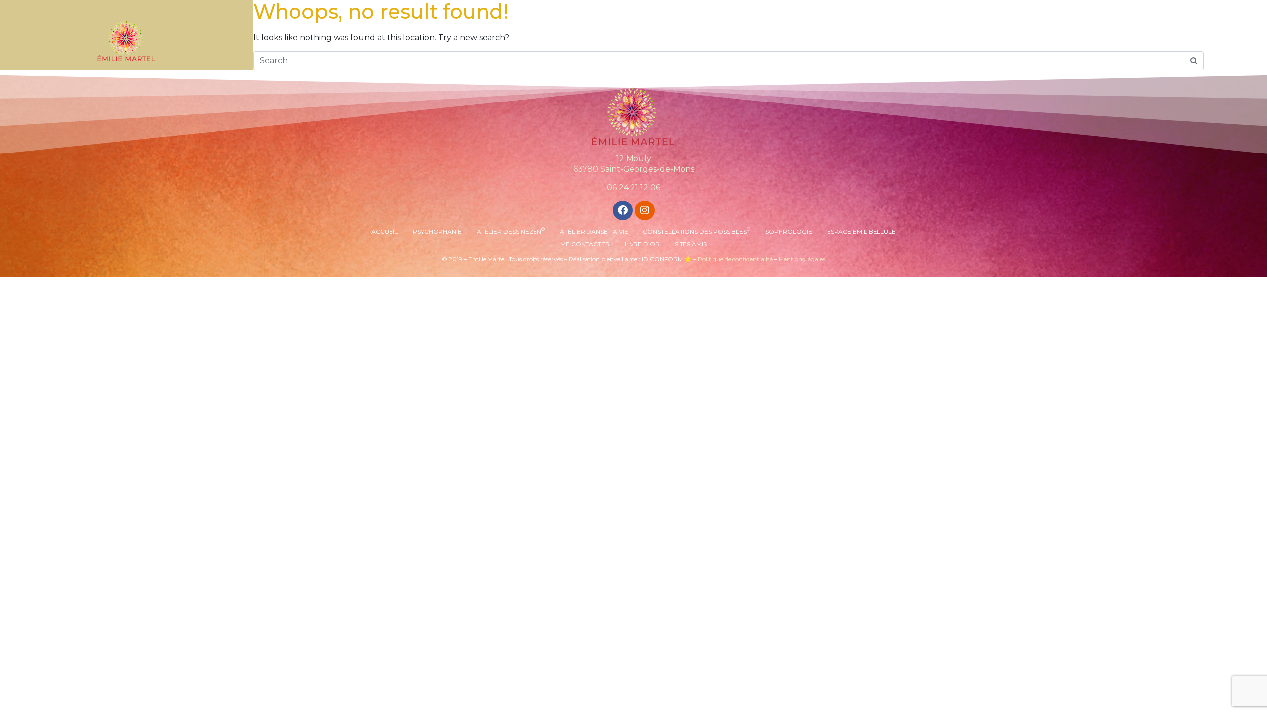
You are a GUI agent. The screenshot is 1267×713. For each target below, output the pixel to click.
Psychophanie (437, 231)
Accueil (384, 231)
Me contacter (585, 244)
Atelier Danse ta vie (594, 231)
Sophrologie (788, 231)
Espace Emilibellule (861, 231)
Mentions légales (802, 259)
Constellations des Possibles (696, 230)
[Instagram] (645, 210)
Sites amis (691, 244)
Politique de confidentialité (735, 259)
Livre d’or (642, 244)
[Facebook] (623, 210)
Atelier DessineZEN (511, 230)
